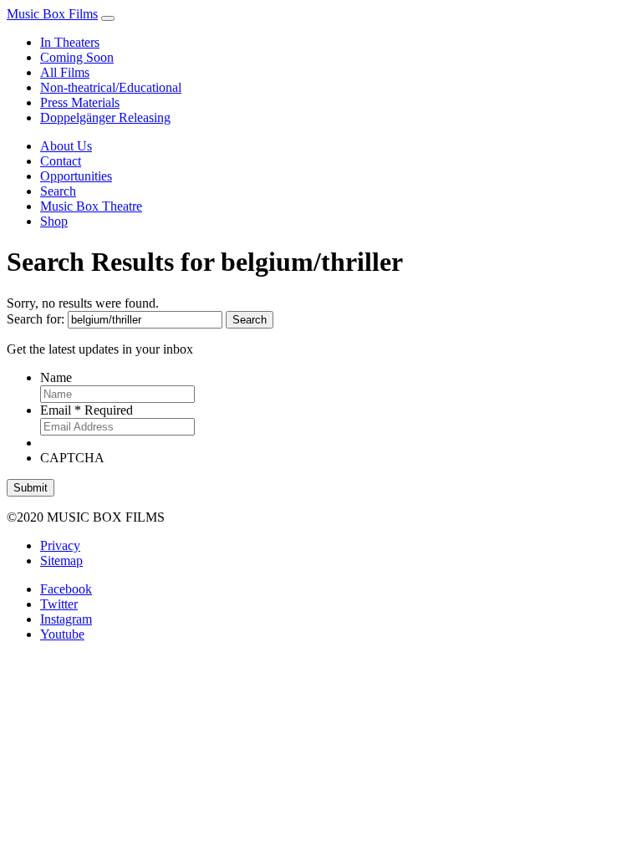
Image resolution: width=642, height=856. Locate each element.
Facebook (66, 589)
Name (56, 377)
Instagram (66, 619)
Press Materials (80, 102)
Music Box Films (52, 14)
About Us (66, 146)
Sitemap (61, 560)
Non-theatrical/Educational (110, 87)
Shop (54, 221)
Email (86, 410)
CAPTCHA (72, 458)
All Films (64, 72)
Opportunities (76, 176)
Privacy (60, 545)
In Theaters (69, 42)
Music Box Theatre (91, 206)
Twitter (59, 604)
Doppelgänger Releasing (105, 117)
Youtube (62, 634)
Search (58, 191)
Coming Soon (77, 57)
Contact (60, 161)
